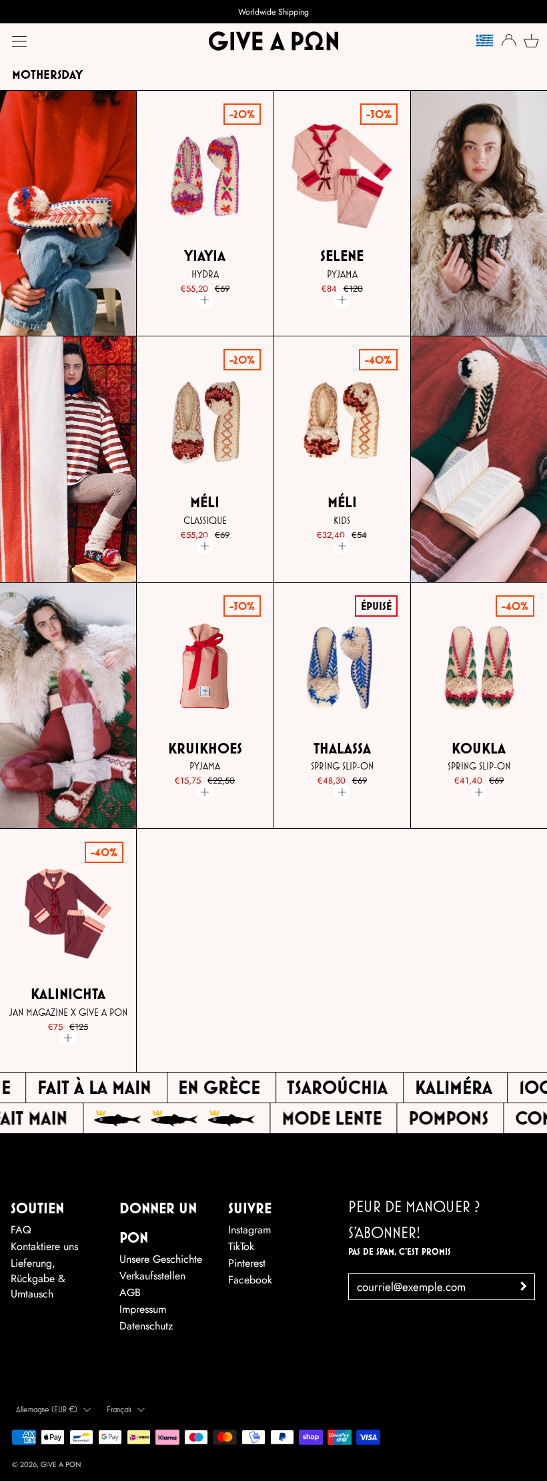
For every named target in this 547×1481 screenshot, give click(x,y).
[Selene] (342, 176)
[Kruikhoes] (205, 668)
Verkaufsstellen (152, 1275)
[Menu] (19, 41)
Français (119, 1409)
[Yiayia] (205, 176)
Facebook (250, 1279)
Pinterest (246, 1263)
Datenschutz (146, 1326)
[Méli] (205, 422)
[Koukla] (479, 668)
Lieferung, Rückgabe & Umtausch (38, 1278)
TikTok (241, 1246)
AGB (130, 1292)
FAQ (21, 1229)
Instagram (249, 1229)
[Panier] (529, 40)
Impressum (142, 1309)
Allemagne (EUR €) (46, 1409)
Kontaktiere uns (44, 1246)
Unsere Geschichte (160, 1259)
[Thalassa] (342, 668)
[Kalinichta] (68, 914)
